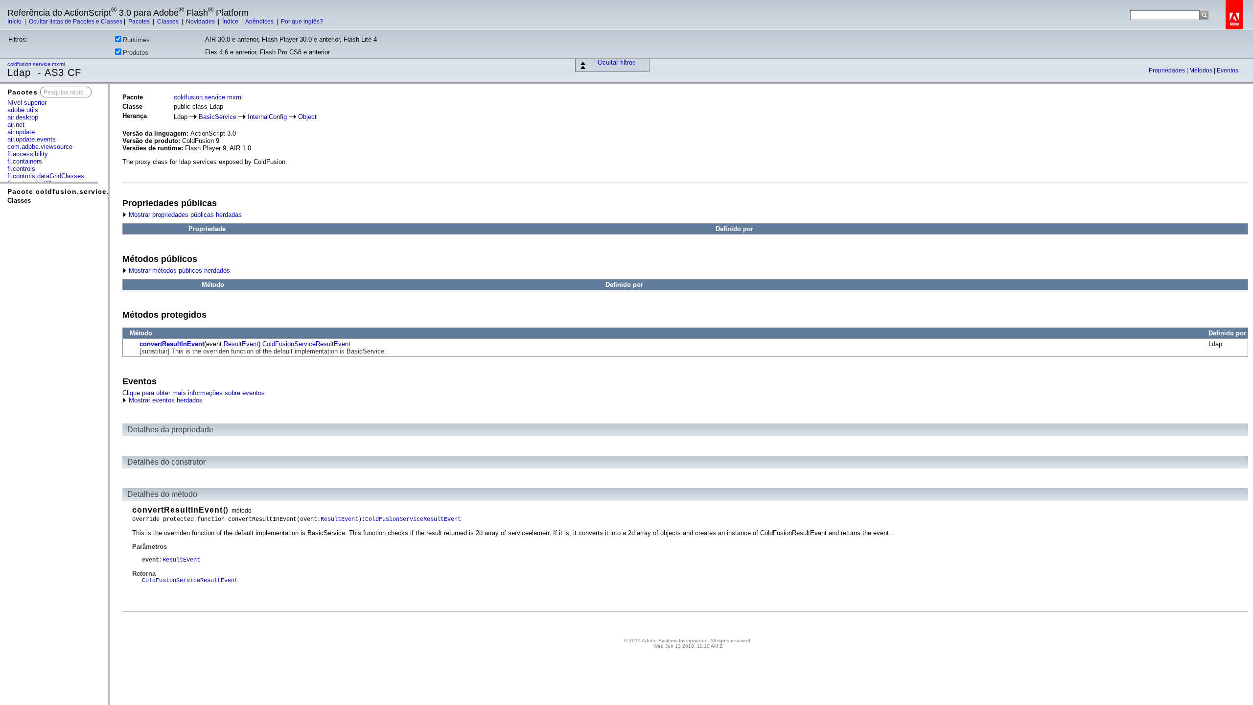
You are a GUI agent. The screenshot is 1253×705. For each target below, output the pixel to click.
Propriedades (1167, 70)
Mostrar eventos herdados (165, 400)
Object (307, 116)
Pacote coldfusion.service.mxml (68, 191)
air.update (21, 132)
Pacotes (139, 21)
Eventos (1227, 70)
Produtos (135, 52)
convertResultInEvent (171, 344)
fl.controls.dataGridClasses (45, 176)
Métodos (1201, 70)
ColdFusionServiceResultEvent (306, 344)
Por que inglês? (302, 21)
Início (15, 21)
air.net (15, 124)
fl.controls (21, 168)
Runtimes (136, 40)
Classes (168, 21)
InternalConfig (267, 116)
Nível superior (26, 102)
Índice (231, 21)
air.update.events (31, 139)
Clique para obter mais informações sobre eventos (193, 393)
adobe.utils (22, 110)
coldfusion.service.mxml (36, 64)
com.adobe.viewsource (39, 146)
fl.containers (24, 161)
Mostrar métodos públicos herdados (178, 270)
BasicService (217, 116)
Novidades (201, 21)
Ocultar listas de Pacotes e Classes (75, 21)
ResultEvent (241, 344)
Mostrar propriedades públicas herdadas (184, 214)
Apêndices (260, 21)
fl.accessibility (27, 154)
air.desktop (22, 117)
